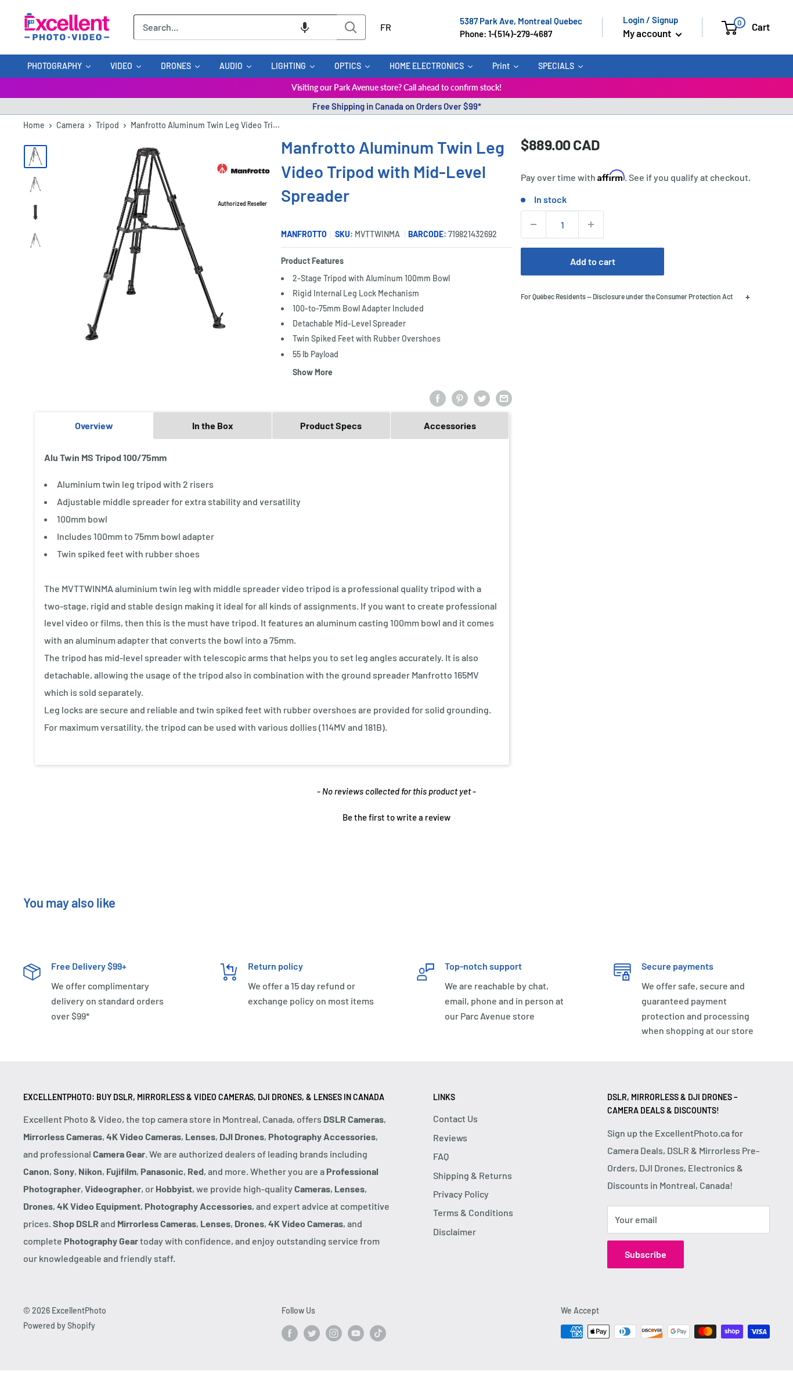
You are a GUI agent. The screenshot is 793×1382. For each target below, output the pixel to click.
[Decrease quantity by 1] (533, 224)
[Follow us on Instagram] (334, 1333)
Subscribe (645, 1254)
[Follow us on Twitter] (312, 1333)
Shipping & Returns (472, 1175)
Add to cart (592, 261)
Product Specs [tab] (331, 425)
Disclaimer (454, 1231)
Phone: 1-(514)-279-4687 (506, 33)
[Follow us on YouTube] (356, 1333)
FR (385, 26)
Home (34, 125)
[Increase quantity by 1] (591, 224)
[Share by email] (504, 398)
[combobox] (235, 27)
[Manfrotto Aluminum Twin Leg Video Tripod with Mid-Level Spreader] (35, 156)
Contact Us (455, 1118)
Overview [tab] (94, 425)
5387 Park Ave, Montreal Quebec (521, 21)
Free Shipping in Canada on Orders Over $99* (396, 106)
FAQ (441, 1156)
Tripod (107, 125)
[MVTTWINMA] (35, 184)
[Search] (351, 27)
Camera (70, 125)
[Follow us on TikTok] (378, 1333)
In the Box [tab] (212, 425)
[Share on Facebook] (438, 398)
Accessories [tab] (450, 425)
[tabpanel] (272, 601)
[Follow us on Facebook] (290, 1333)
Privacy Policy (461, 1193)
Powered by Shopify (59, 1325)
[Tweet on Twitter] (482, 398)
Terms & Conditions (473, 1212)
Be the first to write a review (396, 817)
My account (648, 33)
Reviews (450, 1137)
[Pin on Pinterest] (460, 398)
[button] (304, 27)
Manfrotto (304, 234)
